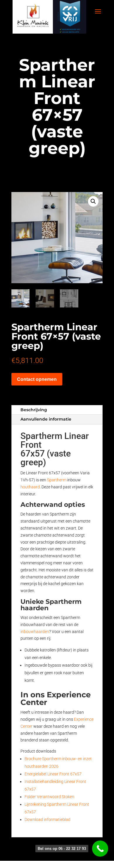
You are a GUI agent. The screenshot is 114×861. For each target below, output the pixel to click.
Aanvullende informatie (45, 419)
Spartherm (56, 480)
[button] (93, 201)
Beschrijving (33, 409)
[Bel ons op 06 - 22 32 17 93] (100, 849)
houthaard (30, 487)
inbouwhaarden (34, 631)
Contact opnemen (37, 379)
